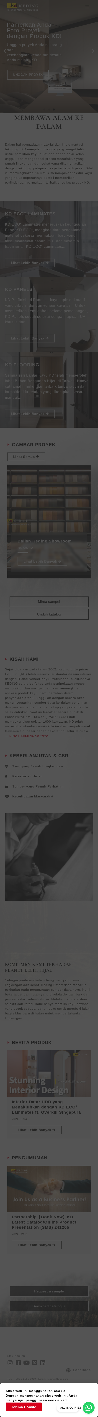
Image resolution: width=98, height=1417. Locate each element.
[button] (87, 6)
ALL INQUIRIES (71, 1407)
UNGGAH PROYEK (28, 74)
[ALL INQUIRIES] (88, 1407)
